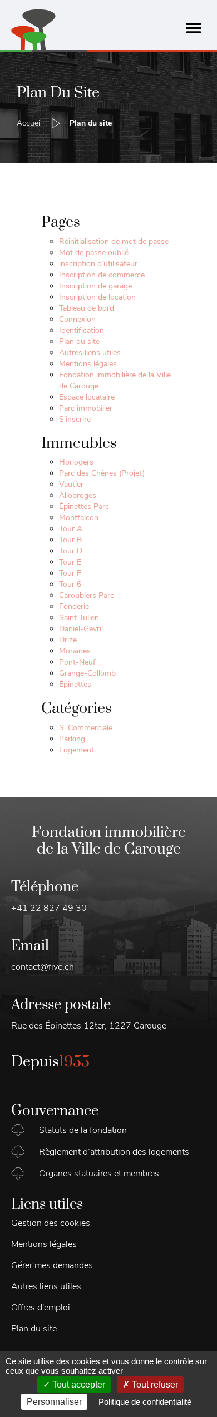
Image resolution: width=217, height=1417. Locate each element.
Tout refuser (154, 1384)
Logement (76, 750)
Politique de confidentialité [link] (144, 1401)
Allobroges (77, 495)
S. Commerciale (85, 727)
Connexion (77, 319)
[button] (193, 28)
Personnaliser (54, 1401)
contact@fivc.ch (42, 967)
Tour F (70, 573)
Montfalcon (78, 517)
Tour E (70, 562)
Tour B (70, 540)
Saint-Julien (79, 617)
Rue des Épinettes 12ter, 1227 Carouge (88, 1026)
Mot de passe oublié (94, 252)
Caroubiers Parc (86, 595)
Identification (81, 330)
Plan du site (79, 341)
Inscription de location (97, 297)
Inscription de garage (95, 286)
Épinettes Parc (84, 506)
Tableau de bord (86, 308)
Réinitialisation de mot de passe (114, 241)
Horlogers (76, 462)
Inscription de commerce (102, 275)
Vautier (71, 484)
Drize (68, 640)
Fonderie (74, 606)
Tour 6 (70, 584)
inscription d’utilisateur (98, 263)
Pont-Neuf (77, 662)
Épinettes (75, 684)
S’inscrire (75, 419)
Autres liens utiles (90, 352)
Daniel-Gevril (81, 628)
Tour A (70, 528)
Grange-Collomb (87, 673)
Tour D (70, 551)
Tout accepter (77, 1384)
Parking (72, 739)
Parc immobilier (85, 408)
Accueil (29, 123)
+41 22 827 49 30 (49, 908)
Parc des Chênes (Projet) (102, 473)
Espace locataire (87, 397)
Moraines (75, 651)
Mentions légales (88, 363)
